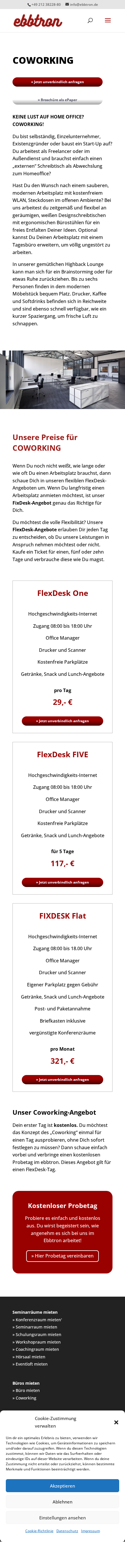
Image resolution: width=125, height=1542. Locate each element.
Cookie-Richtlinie (39, 1530)
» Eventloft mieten (30, 1364)
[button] (116, 1422)
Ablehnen (62, 1502)
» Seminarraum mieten (34, 1327)
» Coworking (24, 1398)
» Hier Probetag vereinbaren (62, 1256)
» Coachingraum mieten (35, 1349)
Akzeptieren (62, 1486)
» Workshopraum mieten (36, 1342)
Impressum (90, 1530)
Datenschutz (67, 1530)
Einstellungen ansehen (62, 1518)
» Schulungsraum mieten (36, 1334)
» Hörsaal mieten (28, 1356)
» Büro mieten (26, 1390)
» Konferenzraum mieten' (37, 1319)
